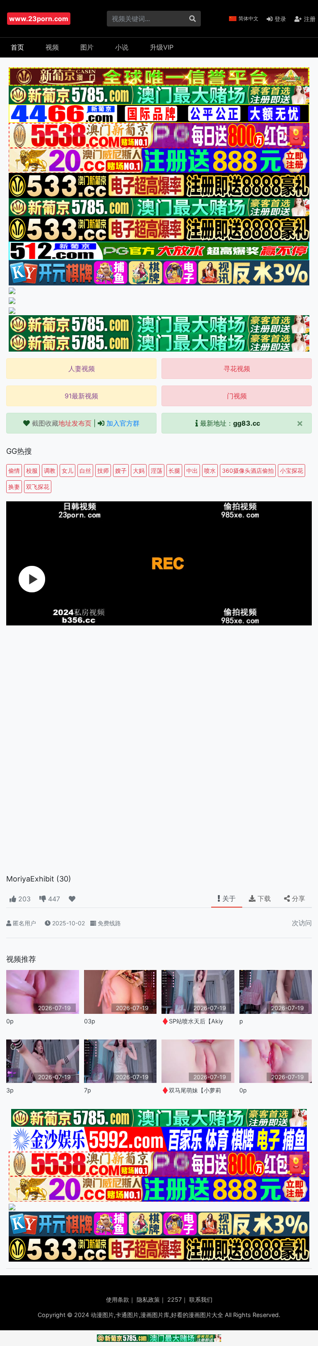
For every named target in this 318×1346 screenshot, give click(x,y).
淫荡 (156, 470)
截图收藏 (62, 423)
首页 (17, 47)
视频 (52, 47)
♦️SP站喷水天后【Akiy (192, 1021)
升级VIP (161, 47)
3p (10, 1090)
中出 (192, 470)
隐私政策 (148, 1299)
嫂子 (121, 470)
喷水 (210, 470)
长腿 (174, 470)
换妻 (14, 486)
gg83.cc (246, 423)
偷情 (14, 470)
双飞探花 (37, 486)
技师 (103, 470)
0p (10, 1021)
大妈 (139, 470)
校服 (32, 470)
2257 (174, 1299)
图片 (87, 47)
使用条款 (117, 1299)
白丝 (85, 470)
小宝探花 (291, 470)
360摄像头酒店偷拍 (248, 470)
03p (89, 1021)
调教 (49, 470)
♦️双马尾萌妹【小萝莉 (191, 1090)
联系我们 (200, 1299)
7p (87, 1090)
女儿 (67, 470)
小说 (121, 47)
